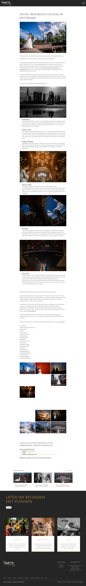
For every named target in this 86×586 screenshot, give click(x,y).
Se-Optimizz (80, 581)
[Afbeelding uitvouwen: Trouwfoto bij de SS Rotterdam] (27, 380)
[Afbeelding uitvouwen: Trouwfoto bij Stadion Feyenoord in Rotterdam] (58, 427)
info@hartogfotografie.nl (75, 565)
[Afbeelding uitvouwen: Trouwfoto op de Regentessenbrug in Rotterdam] (58, 392)
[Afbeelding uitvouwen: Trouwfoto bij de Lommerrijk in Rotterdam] (43, 415)
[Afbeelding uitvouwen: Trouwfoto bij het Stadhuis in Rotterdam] (58, 415)
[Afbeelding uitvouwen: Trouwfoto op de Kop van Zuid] (58, 404)
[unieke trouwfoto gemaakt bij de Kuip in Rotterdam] (63, 478)
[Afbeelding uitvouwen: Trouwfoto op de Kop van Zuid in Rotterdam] (27, 427)
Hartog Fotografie (67, 581)
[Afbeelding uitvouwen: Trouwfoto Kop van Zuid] (58, 380)
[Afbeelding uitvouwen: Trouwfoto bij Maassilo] (43, 380)
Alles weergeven (69, 470)
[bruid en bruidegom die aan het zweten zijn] (43, 478)
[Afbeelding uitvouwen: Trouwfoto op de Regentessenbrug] (27, 404)
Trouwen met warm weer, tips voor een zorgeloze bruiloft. (41, 485)
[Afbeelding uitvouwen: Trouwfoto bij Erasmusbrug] (27, 368)
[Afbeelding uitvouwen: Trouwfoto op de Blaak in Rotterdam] (43, 427)
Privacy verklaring (7, 581)
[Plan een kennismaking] (68, 535)
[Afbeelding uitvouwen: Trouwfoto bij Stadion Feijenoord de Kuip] (27, 415)
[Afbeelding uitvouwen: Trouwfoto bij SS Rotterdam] (27, 392)
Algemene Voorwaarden (18, 581)
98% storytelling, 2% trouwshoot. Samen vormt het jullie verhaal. (62, 485)
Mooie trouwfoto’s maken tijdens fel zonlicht (21, 485)
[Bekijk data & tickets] (17, 535)
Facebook (61, 566)
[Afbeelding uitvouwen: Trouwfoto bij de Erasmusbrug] (43, 392)
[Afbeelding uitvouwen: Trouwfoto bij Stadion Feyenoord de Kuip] (43, 404)
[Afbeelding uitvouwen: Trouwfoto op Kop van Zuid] (43, 368)
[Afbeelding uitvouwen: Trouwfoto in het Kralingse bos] (58, 368)
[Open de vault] (43, 535)
